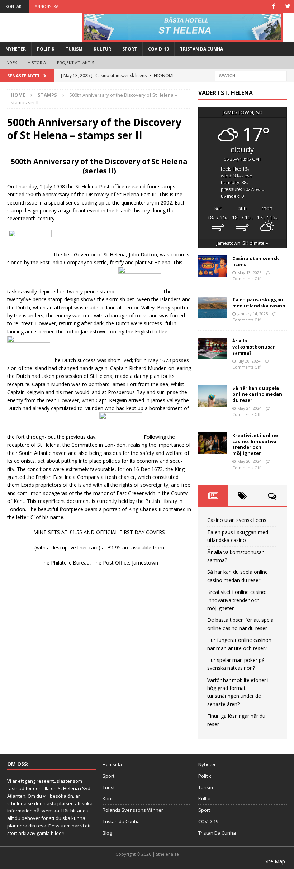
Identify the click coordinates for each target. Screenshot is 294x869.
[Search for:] (251, 75)
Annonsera (46, 6)
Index (11, 62)
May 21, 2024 (249, 408)
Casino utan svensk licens (255, 261)
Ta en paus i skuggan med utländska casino (258, 302)
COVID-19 (158, 49)
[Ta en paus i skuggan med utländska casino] (212, 307)
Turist (109, 787)
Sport (129, 49)
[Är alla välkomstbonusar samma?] (212, 348)
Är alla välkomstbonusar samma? (253, 346)
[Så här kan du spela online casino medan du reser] (212, 396)
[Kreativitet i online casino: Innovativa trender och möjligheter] (212, 443)
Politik (45, 49)
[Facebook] (273, 6)
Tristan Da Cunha (201, 49)
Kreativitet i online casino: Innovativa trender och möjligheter (255, 444)
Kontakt (14, 6)
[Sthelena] (182, 27)
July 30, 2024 (248, 361)
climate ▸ (242, 243)
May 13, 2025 (249, 272)
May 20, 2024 (249, 461)
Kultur (102, 49)
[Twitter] (287, 6)
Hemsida (112, 764)
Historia (37, 62)
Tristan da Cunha (121, 821)
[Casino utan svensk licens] (212, 266)
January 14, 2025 (252, 313)
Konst (109, 798)
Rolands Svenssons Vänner (133, 810)
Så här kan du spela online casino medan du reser (257, 394)
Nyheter (15, 49)
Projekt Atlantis (75, 62)
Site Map (275, 861)
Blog (107, 833)
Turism (74, 49)
